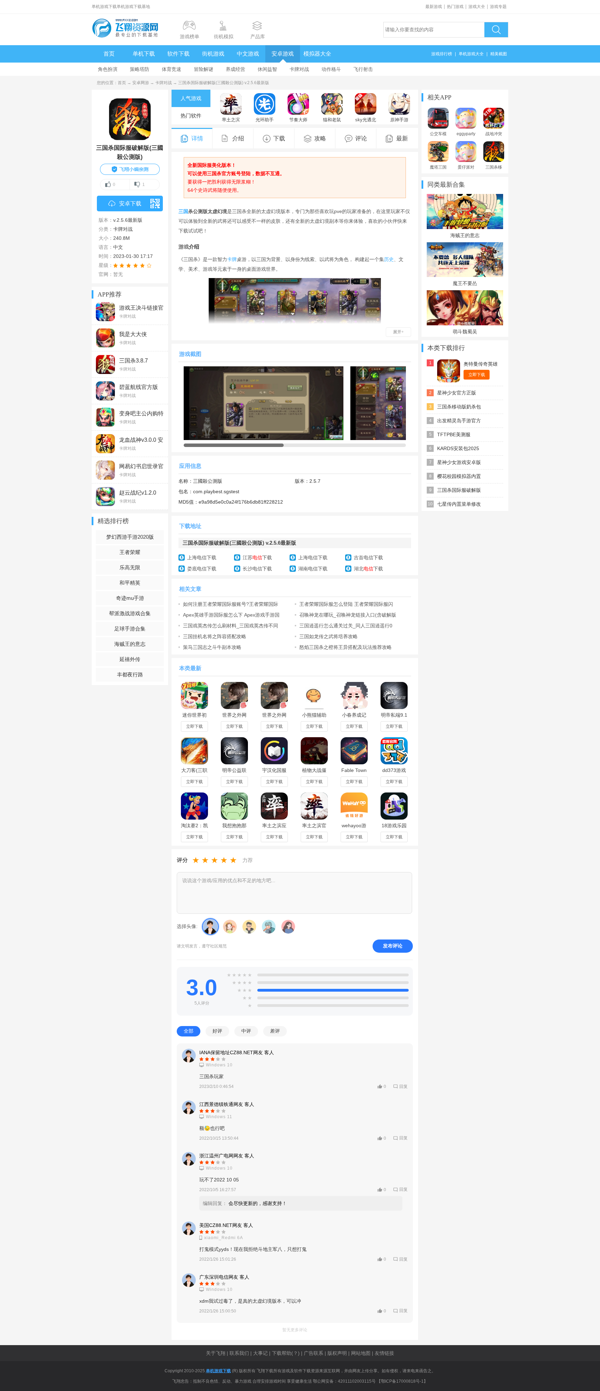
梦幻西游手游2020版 (130, 537)
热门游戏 (455, 6)
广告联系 (313, 1353)
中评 (246, 1031)
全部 (188, 1031)
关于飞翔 (215, 1353)
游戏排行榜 (441, 53)
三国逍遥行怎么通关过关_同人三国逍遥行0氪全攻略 (345, 625)
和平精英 (129, 583)
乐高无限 (129, 567)
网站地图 (360, 1353)
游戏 (183, 247)
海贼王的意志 (129, 644)
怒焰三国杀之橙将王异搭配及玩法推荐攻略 (345, 647)
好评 (217, 1031)
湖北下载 (368, 568)
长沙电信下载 (257, 568)
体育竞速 (171, 69)
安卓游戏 (283, 54)
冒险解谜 (203, 69)
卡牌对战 (299, 69)
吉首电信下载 (368, 557)
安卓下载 (130, 203)
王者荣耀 (129, 552)
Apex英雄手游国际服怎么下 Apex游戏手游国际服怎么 (231, 615)
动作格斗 (331, 69)
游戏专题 (498, 6)
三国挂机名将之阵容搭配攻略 (214, 636)
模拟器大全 (317, 54)
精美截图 (498, 53)
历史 (389, 259)
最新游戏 (433, 6)
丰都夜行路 (130, 674)
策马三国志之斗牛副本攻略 (212, 647)
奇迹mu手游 (130, 598)
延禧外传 (129, 659)
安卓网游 (140, 82)
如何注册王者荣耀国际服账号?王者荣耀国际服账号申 (230, 604)
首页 (109, 54)
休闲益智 (267, 69)
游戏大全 (476, 6)
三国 (183, 211)
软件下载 (178, 54)
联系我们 (239, 1353)
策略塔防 (139, 69)
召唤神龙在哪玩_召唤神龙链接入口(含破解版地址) (347, 615)
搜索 (496, 29)
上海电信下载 (201, 557)
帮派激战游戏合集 (130, 613)
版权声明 (337, 1353)
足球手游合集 (129, 629)
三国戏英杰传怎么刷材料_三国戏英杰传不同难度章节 (230, 625)
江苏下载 (257, 557)
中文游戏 (248, 54)
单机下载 (144, 54)
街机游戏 (213, 54)
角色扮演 (107, 69)
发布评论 (392, 946)
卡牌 (232, 259)
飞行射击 (363, 69)
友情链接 (384, 1353)
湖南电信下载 (312, 568)
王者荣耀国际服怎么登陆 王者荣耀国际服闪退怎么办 (346, 604)
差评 (275, 1031)
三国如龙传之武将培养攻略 (328, 636)
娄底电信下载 (201, 568)
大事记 (260, 1353)
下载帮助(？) (286, 1353)
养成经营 (235, 69)
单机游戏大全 (471, 53)
